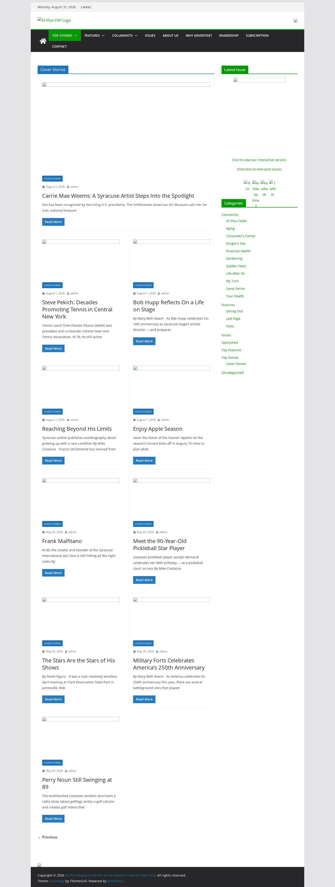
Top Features (231, 350)
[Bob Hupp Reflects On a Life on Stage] (171, 260)
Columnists (122, 35)
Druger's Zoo (235, 243)
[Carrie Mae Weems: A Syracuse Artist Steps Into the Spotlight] (126, 129)
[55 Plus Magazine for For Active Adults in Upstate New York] (43, 41)
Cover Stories (52, 178)
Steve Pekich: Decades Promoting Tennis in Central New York (77, 309)
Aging (230, 228)
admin (74, 187)
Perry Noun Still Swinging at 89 (77, 783)
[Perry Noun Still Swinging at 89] (80, 738)
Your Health (235, 296)
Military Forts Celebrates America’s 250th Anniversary (169, 663)
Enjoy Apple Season (158, 428)
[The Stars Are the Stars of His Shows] (80, 618)
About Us (170, 35)
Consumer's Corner (240, 236)
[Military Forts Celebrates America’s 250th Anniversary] (171, 618)
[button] (74, 35)
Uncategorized (233, 372)
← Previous (47, 837)
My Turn (232, 281)
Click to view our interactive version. (259, 160)
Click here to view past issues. (259, 169)
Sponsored (230, 342)
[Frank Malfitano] (80, 499)
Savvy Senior (235, 288)
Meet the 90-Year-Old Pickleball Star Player (160, 544)
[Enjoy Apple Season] (171, 387)
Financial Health (238, 251)
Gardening (234, 258)
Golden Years (236, 266)
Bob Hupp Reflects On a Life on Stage (168, 305)
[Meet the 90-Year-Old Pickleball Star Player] (171, 499)
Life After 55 (235, 273)
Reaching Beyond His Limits (77, 428)
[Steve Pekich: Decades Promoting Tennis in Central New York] (80, 260)
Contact (59, 46)
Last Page (233, 318)
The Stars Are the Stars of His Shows (78, 663)
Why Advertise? (199, 35)
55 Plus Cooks (236, 221)
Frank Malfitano (62, 541)
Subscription (257, 35)
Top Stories (62, 35)
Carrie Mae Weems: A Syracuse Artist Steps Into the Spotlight (118, 195)
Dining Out (234, 311)
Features (92, 35)
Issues (150, 35)
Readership (229, 35)
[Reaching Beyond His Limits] (80, 387)
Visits (230, 326)
